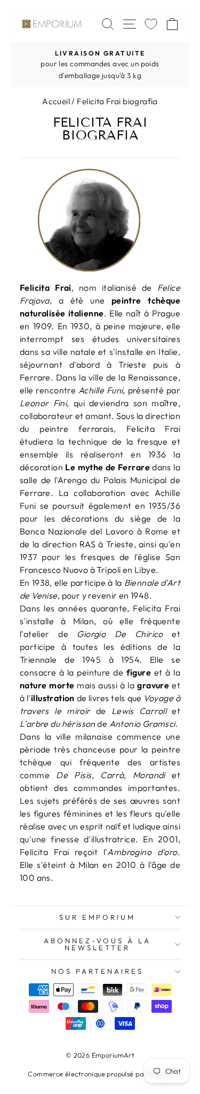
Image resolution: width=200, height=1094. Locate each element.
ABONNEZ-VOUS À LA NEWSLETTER (97, 944)
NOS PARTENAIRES (97, 971)
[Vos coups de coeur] (151, 24)
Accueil (56, 101)
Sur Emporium (97, 917)
